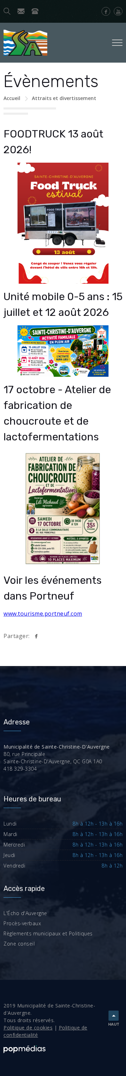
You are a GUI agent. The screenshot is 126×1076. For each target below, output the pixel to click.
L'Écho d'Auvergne (25, 913)
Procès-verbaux (22, 923)
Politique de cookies (28, 1027)
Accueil (12, 98)
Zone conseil (19, 943)
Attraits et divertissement (64, 98)
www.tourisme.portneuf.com (43, 613)
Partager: (17, 636)
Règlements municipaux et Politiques (48, 933)
